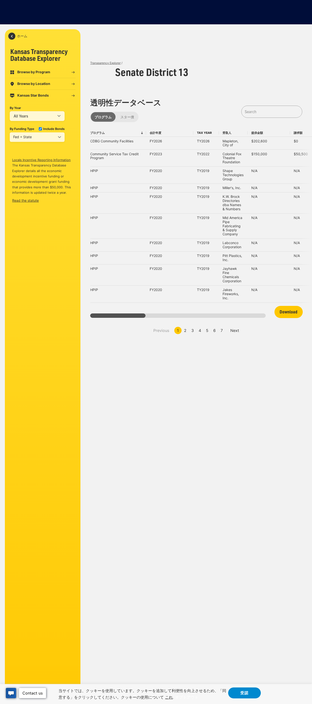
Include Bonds (54, 129)
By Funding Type (22, 129)
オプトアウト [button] (186, 697)
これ (169, 697)
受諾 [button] (244, 692)
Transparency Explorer (105, 63)
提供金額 (257, 133)
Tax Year (204, 133)
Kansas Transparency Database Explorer (39, 55)
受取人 (227, 133)
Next (234, 330)
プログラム (103, 117)
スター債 (127, 117)
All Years (21, 116)
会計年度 (155, 133)
